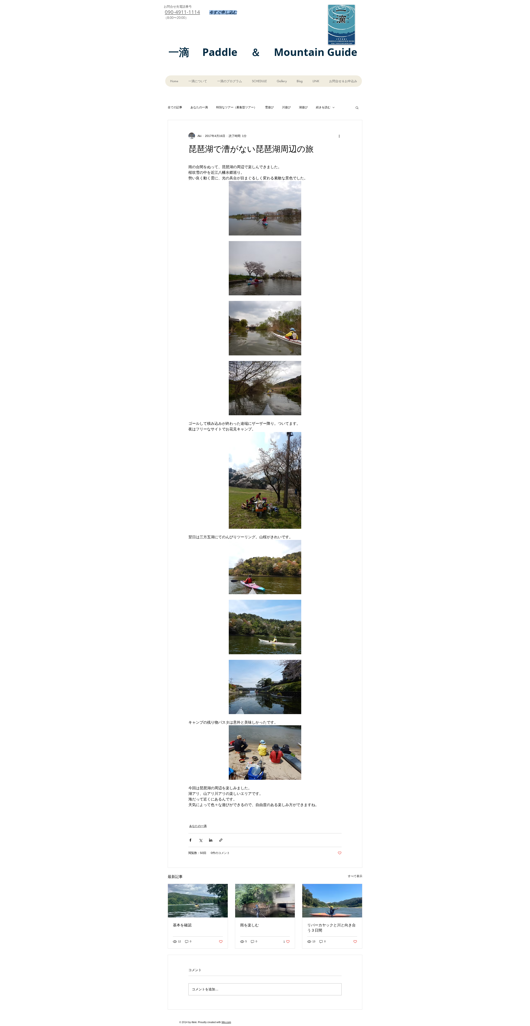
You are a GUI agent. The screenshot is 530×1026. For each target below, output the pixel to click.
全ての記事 (175, 107)
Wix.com (226, 1022)
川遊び (286, 107)
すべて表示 (355, 876)
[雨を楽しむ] (265, 900)
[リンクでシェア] (221, 840)
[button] (357, 107)
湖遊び (303, 107)
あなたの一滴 (199, 107)
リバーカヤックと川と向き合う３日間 (331, 927)
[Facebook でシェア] (190, 840)
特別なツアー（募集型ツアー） (236, 107)
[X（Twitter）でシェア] (200, 840)
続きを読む (323, 107)
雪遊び (269, 107)
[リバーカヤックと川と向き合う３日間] (332, 900)
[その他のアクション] (339, 135)
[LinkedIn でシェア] (211, 840)
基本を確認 (182, 924)
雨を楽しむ (249, 924)
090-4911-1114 (182, 12)
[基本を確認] (198, 900)
